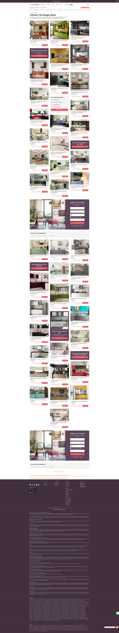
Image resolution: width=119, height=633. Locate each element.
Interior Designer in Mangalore (38, 601)
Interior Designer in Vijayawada (48, 601)
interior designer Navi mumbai (61, 588)
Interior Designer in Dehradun (55, 604)
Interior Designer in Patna (57, 603)
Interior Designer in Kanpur (65, 604)
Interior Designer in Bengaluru (37, 600)
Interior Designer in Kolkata (66, 601)
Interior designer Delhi (80, 587)
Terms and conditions (69, 489)
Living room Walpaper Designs (68, 629)
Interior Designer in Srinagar (82, 605)
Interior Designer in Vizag (57, 601)
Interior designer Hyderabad (64, 587)
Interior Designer (68, 501)
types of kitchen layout (61, 593)
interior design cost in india (53, 592)
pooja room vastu (77, 593)
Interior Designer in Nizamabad (56, 612)
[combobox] (71, 215)
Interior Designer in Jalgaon (67, 615)
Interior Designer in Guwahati (77, 603)
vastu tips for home (44, 594)
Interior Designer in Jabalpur (56, 611)
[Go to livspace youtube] (38, 485)
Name (72, 208)
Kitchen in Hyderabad (78, 626)
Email (72, 211)
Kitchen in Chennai (71, 626)
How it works (32, 7)
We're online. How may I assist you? (110, 627)
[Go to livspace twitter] (32, 485)
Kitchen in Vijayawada (35, 628)
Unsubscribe (67, 504)
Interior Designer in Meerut (66, 606)
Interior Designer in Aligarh (37, 610)
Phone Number (73, 214)
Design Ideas (42, 4)
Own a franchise (68, 498)
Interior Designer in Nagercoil (37, 612)
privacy (73, 226)
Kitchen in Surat (53, 628)
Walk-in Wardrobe (82, 625)
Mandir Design (70, 625)
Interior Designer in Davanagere (37, 611)
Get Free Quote (59, 109)
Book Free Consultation (36, 45)
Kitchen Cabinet (31, 625)
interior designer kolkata (45, 588)
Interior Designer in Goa (79, 602)
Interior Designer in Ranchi (45, 605)
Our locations (68, 503)
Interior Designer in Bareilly (55, 610)
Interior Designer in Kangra (74, 611)
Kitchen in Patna (48, 628)
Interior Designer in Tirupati (37, 620)
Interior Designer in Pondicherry (63, 605)
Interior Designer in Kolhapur (55, 616)
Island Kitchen (54, 625)
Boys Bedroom (46, 626)
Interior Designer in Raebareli (75, 612)
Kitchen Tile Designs (37, 629)
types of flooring (67, 593)
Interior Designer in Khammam (45, 616)
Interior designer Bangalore (33, 587)
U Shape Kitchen (49, 625)
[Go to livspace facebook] (30, 485)
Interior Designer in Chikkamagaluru (74, 610)
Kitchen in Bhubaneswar (66, 628)
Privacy (67, 496)
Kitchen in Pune (65, 626)
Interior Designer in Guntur (47, 611)
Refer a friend (68, 483)
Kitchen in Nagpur (42, 628)
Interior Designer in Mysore (74, 600)
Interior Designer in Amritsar (48, 606)
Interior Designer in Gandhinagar (64, 614)
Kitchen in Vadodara (50, 627)
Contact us (67, 494)
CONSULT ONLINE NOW (85, 7)
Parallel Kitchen (65, 625)
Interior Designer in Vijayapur (55, 620)
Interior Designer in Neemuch (47, 612)
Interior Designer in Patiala (66, 612)
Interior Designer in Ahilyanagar (55, 613)
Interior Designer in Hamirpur (40, 615)
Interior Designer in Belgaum (64, 610)
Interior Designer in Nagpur (71, 602)
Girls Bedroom (41, 626)
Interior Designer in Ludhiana (73, 605)
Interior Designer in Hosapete (49, 615)
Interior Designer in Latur (64, 616)
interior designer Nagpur (35, 589)
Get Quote (44, 45)
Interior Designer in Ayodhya (46, 610)
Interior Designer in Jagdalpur (65, 611)
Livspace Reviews (68, 499)
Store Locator (68, 493)
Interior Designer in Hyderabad (56, 600)
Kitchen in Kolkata (43, 627)
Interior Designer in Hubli (58, 615)
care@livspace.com (83, 486)
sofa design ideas (81, 592)
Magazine (48, 4)
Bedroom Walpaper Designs (78, 629)
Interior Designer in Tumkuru (37, 613)
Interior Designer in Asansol (65, 613)
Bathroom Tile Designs (51, 629)
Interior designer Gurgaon (73, 587)
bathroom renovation (75, 592)
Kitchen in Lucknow (81, 627)
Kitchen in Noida (56, 627)
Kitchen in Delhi (61, 627)
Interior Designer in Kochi (65, 600)
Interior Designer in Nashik (36, 604)
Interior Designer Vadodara (37, 588)
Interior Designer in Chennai (47, 600)
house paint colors (32, 593)
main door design (38, 593)
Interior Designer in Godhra (82, 614)
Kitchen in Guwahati (74, 628)
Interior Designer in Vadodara (48, 603)
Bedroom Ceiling (37, 625)
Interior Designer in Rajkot (54, 605)
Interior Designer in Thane (63, 602)
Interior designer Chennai (56, 587)
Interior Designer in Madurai (74, 604)
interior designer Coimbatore (70, 588)
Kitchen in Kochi (59, 628)
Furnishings (46, 484)
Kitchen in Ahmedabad (36, 627)
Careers (67, 486)
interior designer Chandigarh (43, 589)
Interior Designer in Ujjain (46, 620)
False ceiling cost (68, 592)
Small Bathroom (35, 626)
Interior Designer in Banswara (74, 613)
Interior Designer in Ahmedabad (36, 602)
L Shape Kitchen (43, 625)
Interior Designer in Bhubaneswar (67, 603)
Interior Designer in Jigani (76, 615)
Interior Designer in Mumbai (75, 601)
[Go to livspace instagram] (34, 485)
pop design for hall (87, 592)
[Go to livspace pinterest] (36, 485)
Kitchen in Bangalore (52, 626)
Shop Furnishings (67, 4)
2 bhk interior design (32, 592)
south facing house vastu (84, 593)
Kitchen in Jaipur (67, 627)
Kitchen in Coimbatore (74, 627)
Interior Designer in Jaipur (46, 602)
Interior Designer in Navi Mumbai (45, 604)
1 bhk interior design (45, 592)
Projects (57, 4)
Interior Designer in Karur (36, 616)
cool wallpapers (55, 593)
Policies (67, 488)
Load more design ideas (59, 471)
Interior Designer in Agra (39, 606)
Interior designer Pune (49, 587)
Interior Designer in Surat (54, 602)
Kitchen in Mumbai (58, 626)
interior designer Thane (52, 588)
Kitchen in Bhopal (80, 628)
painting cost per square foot (61, 592)
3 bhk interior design (39, 592)
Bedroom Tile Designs (44, 629)
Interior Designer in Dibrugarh (46, 614)
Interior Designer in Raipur (36, 605)
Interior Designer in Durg (55, 614)
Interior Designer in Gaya (73, 614)
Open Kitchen (60, 625)
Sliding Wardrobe (75, 625)
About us (67, 491)
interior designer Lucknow (79, 588)
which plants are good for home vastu (34, 594)
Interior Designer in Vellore (46, 613)
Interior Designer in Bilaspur (37, 614)
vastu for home (50, 593)
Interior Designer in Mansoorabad (73, 616)
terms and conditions (80, 226)
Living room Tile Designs (59, 629)
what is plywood (72, 593)
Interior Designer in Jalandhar (57, 606)
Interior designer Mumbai (41, 587)
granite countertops (44, 593)
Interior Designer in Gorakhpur (75, 606)
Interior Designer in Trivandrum (38, 603)
